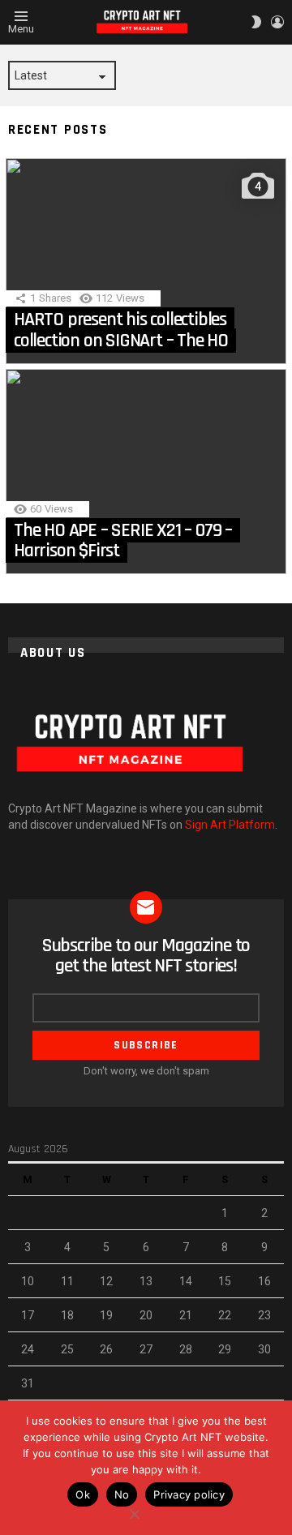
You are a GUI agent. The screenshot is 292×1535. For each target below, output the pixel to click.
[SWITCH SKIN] (256, 22)
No (122, 1494)
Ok (82, 1494)
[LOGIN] (277, 22)
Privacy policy (189, 1494)
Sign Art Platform (230, 824)
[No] (133, 1512)
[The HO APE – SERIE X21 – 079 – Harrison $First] (146, 472)
